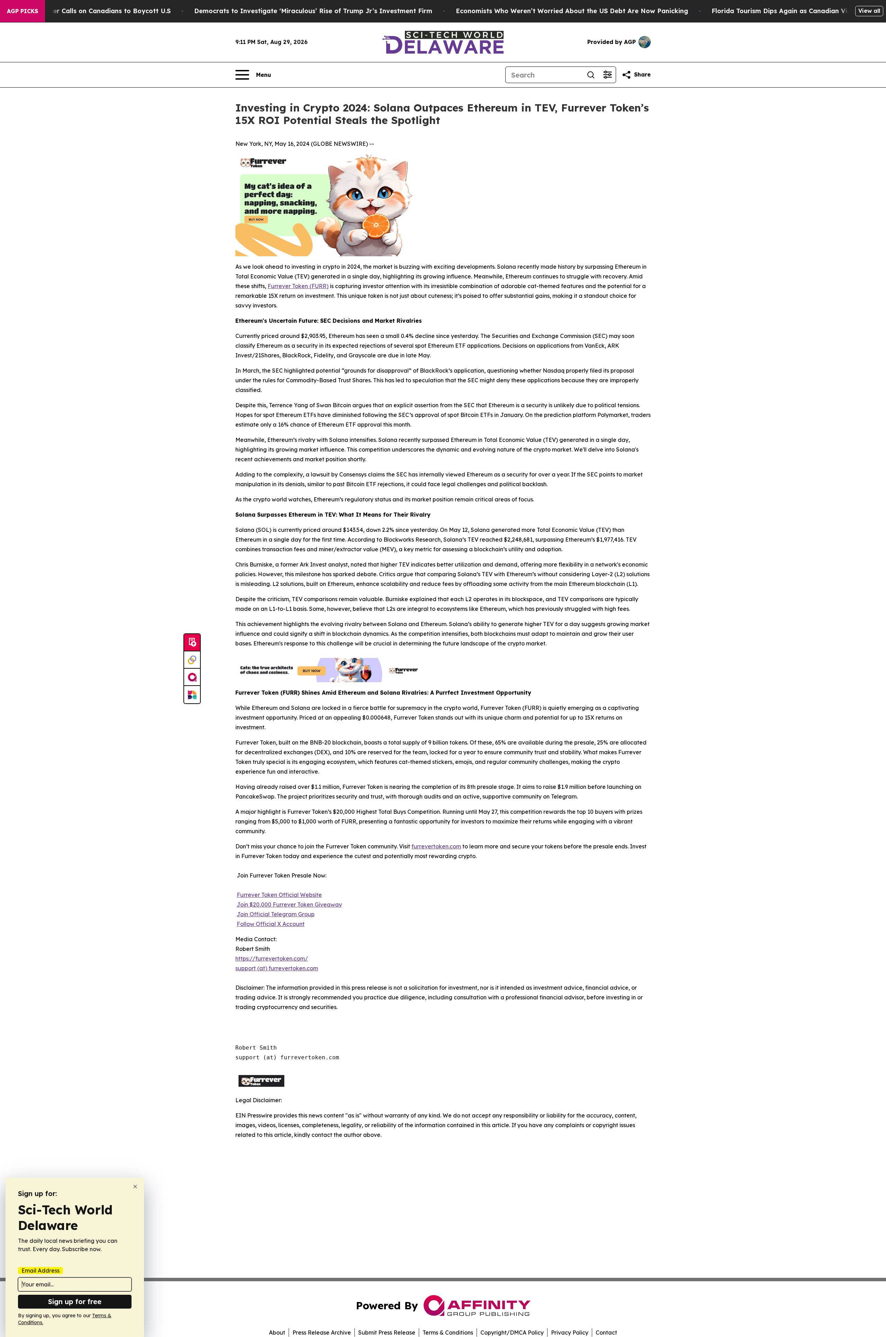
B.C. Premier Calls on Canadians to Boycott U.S (96, 11)
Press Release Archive (321, 1332)
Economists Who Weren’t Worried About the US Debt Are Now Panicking (572, 11)
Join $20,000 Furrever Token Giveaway (289, 904)
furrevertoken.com (436, 846)
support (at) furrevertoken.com (276, 968)
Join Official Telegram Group (276, 914)
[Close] (135, 1186)
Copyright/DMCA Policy (512, 1332)
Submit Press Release (386, 1332)
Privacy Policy (569, 1332)
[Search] (590, 75)
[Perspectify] (192, 660)
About (277, 1332)
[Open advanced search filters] (607, 75)
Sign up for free (74, 1301)
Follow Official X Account (271, 923)
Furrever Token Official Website (279, 894)
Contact (606, 1332)
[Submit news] (192, 642)
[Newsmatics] (192, 694)
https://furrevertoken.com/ (271, 958)
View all (869, 10)
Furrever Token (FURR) (298, 286)
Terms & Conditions (448, 1332)
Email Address (40, 1270)
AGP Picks (22, 11)
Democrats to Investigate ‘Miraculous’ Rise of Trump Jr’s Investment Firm (313, 11)
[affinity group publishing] (192, 677)
